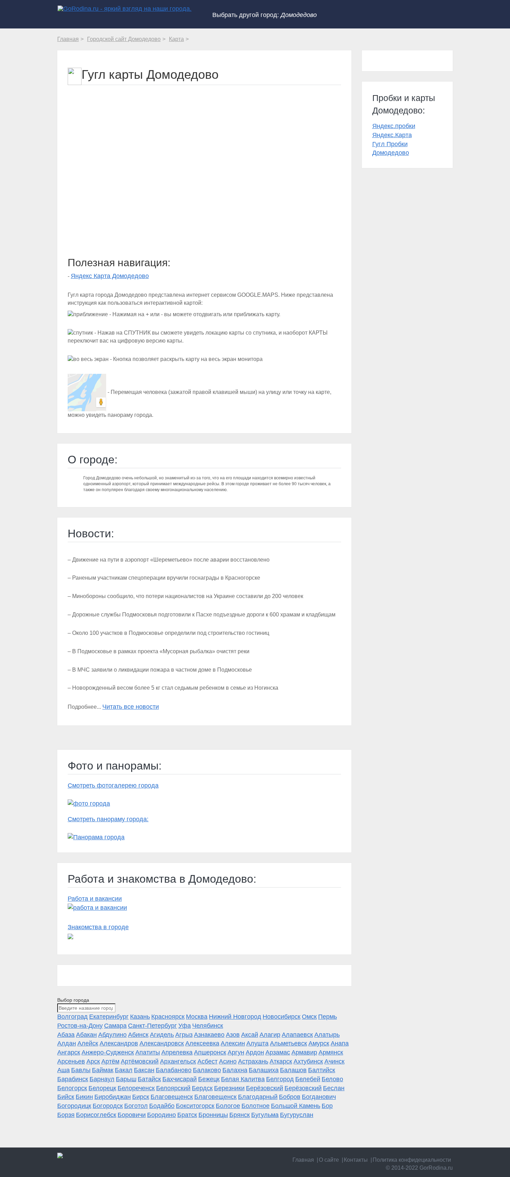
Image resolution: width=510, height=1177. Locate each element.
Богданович (319, 1096)
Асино (228, 1061)
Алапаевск (297, 1034)
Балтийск (321, 1070)
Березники (229, 1088)
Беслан (334, 1088)
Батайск (149, 1079)
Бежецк (209, 1079)
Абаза (66, 1034)
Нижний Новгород (235, 1016)
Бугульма (265, 1114)
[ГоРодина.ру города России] (102, 1155)
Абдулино (112, 1034)
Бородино (161, 1114)
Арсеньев (71, 1061)
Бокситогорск (195, 1105)
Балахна (234, 1070)
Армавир (304, 1052)
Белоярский (173, 1088)
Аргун (236, 1052)
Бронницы (213, 1114)
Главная (303, 1160)
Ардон (255, 1052)
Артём (110, 1061)
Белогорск (72, 1088)
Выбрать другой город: (264, 14)
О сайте (329, 1160)
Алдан (66, 1043)
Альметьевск (288, 1043)
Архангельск (178, 1061)
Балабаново (174, 1070)
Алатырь (327, 1034)
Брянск (239, 1114)
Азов (233, 1034)
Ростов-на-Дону (80, 1025)
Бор (327, 1105)
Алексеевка (202, 1043)
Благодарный (258, 1096)
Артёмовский (140, 1061)
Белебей (307, 1079)
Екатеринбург (109, 1016)
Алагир (270, 1034)
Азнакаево (209, 1034)
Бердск (202, 1088)
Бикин (84, 1096)
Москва (196, 1016)
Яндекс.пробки (393, 126)
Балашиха (264, 1070)
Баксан (144, 1070)
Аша (63, 1070)
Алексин (233, 1043)
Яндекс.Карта (392, 135)
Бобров (289, 1096)
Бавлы (81, 1070)
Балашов (293, 1070)
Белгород (280, 1079)
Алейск (87, 1043)
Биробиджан (112, 1096)
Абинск (138, 1034)
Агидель (162, 1034)
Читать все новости (130, 706)
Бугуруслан (296, 1114)
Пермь (327, 1016)
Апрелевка (177, 1052)
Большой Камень (295, 1105)
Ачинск (334, 1061)
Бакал (124, 1070)
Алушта (257, 1043)
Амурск (318, 1043)
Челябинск (207, 1025)
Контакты (356, 1160)
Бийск (65, 1096)
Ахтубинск (308, 1061)
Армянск (330, 1052)
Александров (119, 1043)
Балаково (207, 1070)
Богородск (108, 1105)
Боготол (136, 1105)
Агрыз (184, 1034)
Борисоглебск (96, 1114)
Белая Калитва (243, 1079)
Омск (309, 1016)
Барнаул (102, 1079)
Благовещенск (172, 1096)
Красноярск (168, 1016)
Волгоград (72, 1016)
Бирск (140, 1096)
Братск (187, 1114)
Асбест (207, 1061)
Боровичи (132, 1114)
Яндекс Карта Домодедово (110, 275)
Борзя (66, 1114)
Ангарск (68, 1052)
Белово (332, 1079)
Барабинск (72, 1079)
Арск (93, 1061)
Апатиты (147, 1052)
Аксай (249, 1034)
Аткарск (281, 1061)
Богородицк (74, 1105)
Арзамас (277, 1052)
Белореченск (136, 1088)
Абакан (86, 1034)
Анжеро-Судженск (108, 1052)
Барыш (126, 1079)
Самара (115, 1025)
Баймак (102, 1070)
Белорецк (102, 1088)
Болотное (255, 1105)
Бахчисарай (179, 1079)
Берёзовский (264, 1088)
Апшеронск (210, 1052)
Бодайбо (162, 1105)
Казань (140, 1016)
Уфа (184, 1025)
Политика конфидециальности (412, 1160)
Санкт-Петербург (152, 1025)
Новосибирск (281, 1016)
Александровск (161, 1043)
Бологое (228, 1105)
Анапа (340, 1043)
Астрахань (253, 1061)
